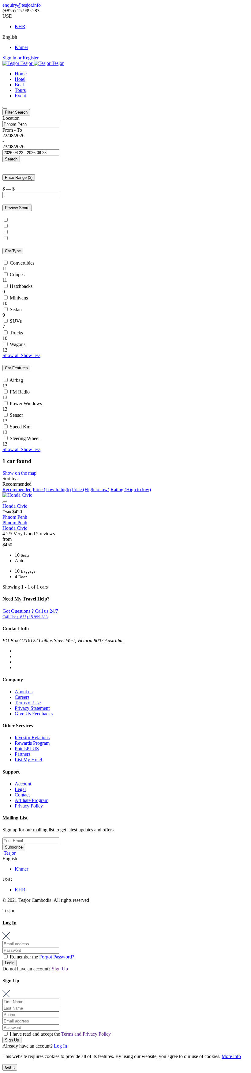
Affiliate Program (31, 800)
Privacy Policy (29, 805)
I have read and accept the (60, 1034)
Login (9, 963)
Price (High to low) (90, 489)
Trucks (16, 332)
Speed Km (20, 426)
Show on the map (19, 473)
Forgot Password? (56, 956)
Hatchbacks (21, 286)
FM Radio (20, 391)
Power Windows (26, 403)
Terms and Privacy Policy (86, 1034)
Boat (19, 84)
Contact (22, 794)
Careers (22, 697)
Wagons (17, 344)
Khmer (21, 47)
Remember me (24, 956)
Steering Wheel (24, 438)
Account (23, 783)
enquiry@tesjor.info (21, 5)
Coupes (17, 274)
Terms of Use (28, 702)
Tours (20, 90)
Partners (22, 754)
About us (23, 691)
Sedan (16, 309)
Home (21, 73)
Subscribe (14, 847)
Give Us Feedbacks (34, 713)
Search (11, 159)
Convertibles (22, 262)
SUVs (16, 321)
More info (231, 1056)
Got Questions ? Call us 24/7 (30, 611)
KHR (20, 26)
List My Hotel (28, 759)
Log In (60, 1046)
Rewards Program (32, 743)
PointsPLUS (27, 748)
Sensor (16, 415)
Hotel (20, 79)
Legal (20, 789)
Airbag (16, 380)
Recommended (17, 489)
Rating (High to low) (131, 489)
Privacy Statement (32, 708)
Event (20, 95)
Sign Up (60, 968)
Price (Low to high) (52, 489)
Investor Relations (32, 737)
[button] (21, 355)
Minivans (19, 297)
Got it (10, 1067)
